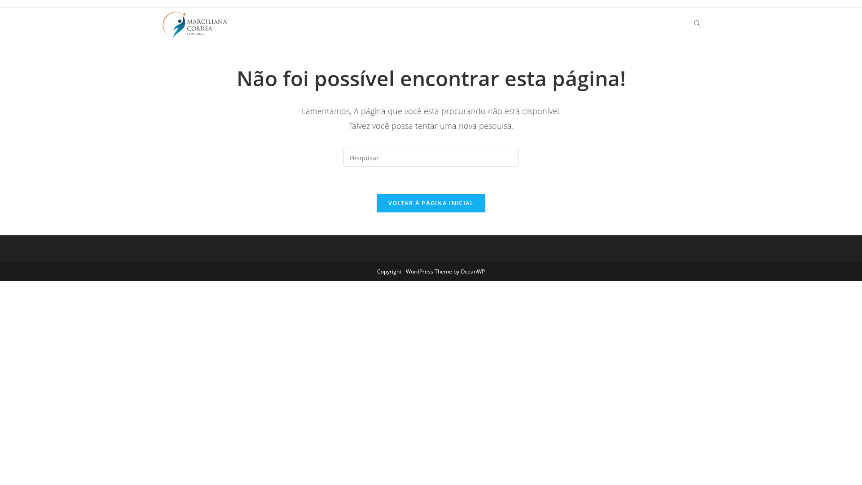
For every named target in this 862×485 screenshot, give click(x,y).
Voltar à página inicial (431, 203)
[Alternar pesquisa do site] (697, 24)
